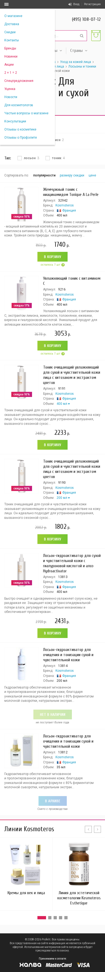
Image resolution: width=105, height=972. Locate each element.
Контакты (11, 40)
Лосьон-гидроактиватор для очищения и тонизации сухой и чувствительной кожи (68, 654)
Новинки (11, 56)
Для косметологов (18, 105)
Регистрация (92, 4)
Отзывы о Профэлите (20, 137)
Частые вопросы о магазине (26, 113)
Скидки (10, 32)
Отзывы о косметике (20, 129)
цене (92, 175)
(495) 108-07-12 (86, 19)
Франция (69, 210)
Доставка (11, 24)
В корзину (52, 257)
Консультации (15, 121)
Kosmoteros (64, 205)
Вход (76, 4)
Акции (9, 64)
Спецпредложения (18, 81)
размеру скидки (72, 175)
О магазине (13, 16)
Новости (10, 97)
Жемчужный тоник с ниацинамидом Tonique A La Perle (71, 192)
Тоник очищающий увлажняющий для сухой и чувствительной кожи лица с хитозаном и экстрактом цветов (71, 375)
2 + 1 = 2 (10, 73)
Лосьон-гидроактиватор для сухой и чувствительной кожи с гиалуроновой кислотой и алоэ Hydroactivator (72, 563)
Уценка (9, 89)
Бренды (10, 48)
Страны (76, 50)
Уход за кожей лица (75, 62)
